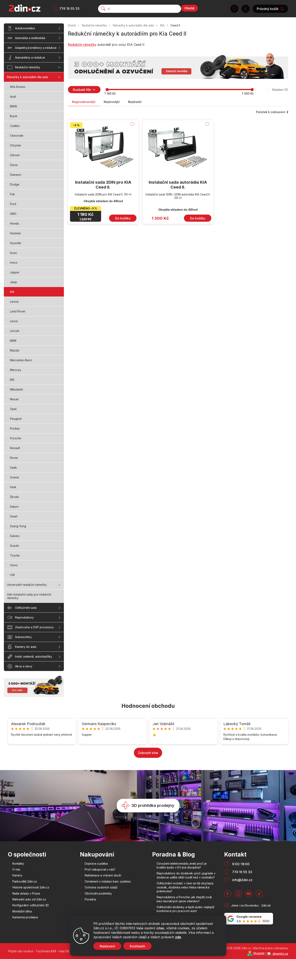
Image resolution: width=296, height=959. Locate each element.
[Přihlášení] (245, 9)
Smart (13, 516)
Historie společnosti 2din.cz (30, 887)
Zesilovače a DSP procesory (34, 627)
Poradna (90, 899)
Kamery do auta (25, 646)
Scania (14, 477)
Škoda (14, 497)
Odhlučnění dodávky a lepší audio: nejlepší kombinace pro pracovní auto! (185, 909)
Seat (13, 487)
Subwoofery (23, 637)
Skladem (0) (280, 89)
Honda (14, 223)
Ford (13, 204)
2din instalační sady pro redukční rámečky (29, 596)
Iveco (13, 262)
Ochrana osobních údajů (101, 887)
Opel (13, 409)
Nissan (14, 399)
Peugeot (16, 418)
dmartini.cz (280, 953)
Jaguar (14, 272)
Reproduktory (24, 617)
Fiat (12, 194)
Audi (13, 96)
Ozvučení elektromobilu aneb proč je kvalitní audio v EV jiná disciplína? (182, 865)
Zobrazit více (148, 753)
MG (12, 379)
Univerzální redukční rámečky (27, 584)
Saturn (14, 506)
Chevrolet (16, 135)
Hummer (15, 233)
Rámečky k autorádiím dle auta (27, 77)
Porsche (15, 438)
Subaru (15, 536)
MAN (13, 340)
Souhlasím (137, 946)
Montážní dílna (22, 911)
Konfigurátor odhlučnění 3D (30, 905)
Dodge (14, 184)
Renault (15, 448)
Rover (14, 457)
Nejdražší (135, 102)
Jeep (13, 282)
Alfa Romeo (17, 86)
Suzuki (14, 545)
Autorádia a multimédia (30, 38)
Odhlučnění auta (26, 607)
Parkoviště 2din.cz (24, 881)
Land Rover (17, 311)
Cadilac (15, 126)
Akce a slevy (23, 666)
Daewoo (15, 174)
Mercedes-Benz (21, 360)
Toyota (15, 555)
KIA (12, 291)
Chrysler (15, 145)
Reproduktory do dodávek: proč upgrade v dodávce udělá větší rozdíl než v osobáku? (186, 875)
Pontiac (15, 428)
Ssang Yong (18, 526)
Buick (13, 116)
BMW (13, 106)
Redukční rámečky (27, 67)
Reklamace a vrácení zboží (103, 875)
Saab (13, 467)
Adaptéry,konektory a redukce (36, 47)
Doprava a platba (96, 863)
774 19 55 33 (69, 9)
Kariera (17, 875)
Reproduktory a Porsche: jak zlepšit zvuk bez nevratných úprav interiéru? (184, 899)
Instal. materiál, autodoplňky (33, 656)
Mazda (14, 350)
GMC (13, 213)
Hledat (189, 8)
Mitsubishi (16, 389)
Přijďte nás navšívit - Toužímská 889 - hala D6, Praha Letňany (49, 951)
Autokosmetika (25, 28)
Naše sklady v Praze (26, 893)
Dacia (13, 165)
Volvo (14, 565)
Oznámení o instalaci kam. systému (108, 881)
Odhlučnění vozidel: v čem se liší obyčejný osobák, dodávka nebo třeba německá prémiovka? (185, 887)
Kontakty (18, 863)
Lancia (14, 301)
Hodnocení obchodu (148, 706)
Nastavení (107, 946)
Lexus (14, 321)
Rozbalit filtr (82, 90)
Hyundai (15, 243)
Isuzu (13, 252)
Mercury (15, 370)
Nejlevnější (112, 102)
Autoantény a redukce (30, 57)
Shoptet (258, 953)
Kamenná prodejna (25, 917)
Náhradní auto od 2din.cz (29, 899)
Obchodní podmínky (98, 893)
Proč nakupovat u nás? (100, 869)
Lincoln (14, 331)
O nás (16, 869)
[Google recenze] (248, 918)
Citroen (15, 155)
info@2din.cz (242, 880)
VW (12, 575)
